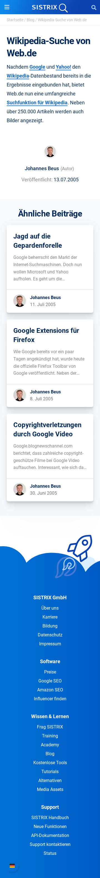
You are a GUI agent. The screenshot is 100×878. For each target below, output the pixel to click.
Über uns (50, 608)
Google (37, 67)
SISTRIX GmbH (50, 597)
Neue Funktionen (50, 826)
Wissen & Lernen (50, 716)
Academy (50, 744)
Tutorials (50, 771)
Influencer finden (50, 698)
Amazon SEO (50, 689)
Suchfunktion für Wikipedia (37, 102)
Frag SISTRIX (50, 727)
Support (50, 807)
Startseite (15, 20)
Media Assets (50, 789)
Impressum (50, 643)
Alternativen (50, 780)
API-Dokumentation (50, 835)
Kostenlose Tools (50, 762)
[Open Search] (94, 7)
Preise (50, 672)
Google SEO (50, 681)
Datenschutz (50, 635)
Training (50, 736)
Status (50, 853)
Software (50, 661)
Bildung (50, 626)
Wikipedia (18, 76)
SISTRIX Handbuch (50, 817)
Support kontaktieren (50, 844)
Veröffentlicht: (36, 179)
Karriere (50, 617)
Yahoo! (63, 67)
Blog (30, 20)
